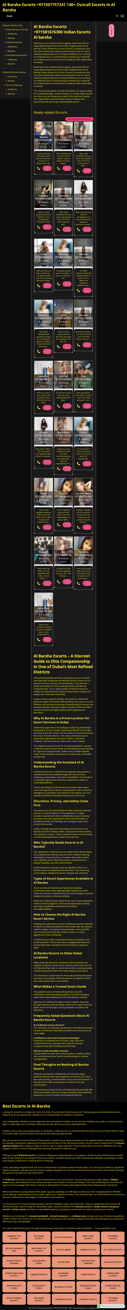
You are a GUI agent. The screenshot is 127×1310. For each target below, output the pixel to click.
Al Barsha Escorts (50, 656)
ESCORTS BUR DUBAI (63, 1237)
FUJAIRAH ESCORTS (39, 1274)
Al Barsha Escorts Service (14, 72)
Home (10, 16)
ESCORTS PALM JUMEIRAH (88, 1261)
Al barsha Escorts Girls (16, 55)
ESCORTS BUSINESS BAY (14, 1249)
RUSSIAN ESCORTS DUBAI (88, 1286)
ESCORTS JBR (63, 1262)
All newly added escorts (79, 119)
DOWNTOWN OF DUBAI (112, 1286)
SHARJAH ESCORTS (88, 1249)
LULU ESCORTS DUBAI (38, 1261)
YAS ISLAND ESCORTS (39, 1237)
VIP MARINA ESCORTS (113, 1237)
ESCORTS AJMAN (63, 1249)
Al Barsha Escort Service (17, 29)
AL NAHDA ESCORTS (113, 1262)
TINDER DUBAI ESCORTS (112, 1274)
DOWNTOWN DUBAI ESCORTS (14, 1274)
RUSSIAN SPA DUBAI (63, 1287)
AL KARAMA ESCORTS (63, 1274)
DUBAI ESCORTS (88, 1274)
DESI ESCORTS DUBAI (39, 1286)
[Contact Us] (122, 16)
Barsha (11, 38)
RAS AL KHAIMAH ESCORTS (14, 1299)
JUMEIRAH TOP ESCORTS (14, 1237)
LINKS (111, 30)
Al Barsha (12, 33)
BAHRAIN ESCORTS (63, 1299)
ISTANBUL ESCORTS (88, 1299)
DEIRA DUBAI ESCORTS (88, 1237)
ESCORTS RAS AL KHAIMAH (14, 1261)
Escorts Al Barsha (14, 85)
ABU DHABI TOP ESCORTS (39, 1249)
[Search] (117, 16)
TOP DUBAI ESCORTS (113, 1299)
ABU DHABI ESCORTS (39, 1299)
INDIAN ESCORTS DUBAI (14, 1286)
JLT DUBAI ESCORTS (113, 1249)
